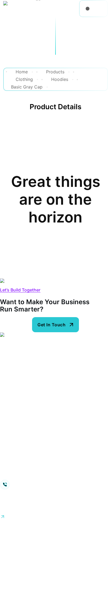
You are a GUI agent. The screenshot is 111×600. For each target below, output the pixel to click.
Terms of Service (57, 531)
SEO (4, 439)
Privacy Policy (14, 531)
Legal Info (95, 531)
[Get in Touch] (55, 324)
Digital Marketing (17, 450)
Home (6, 354)
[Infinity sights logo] (22, 8)
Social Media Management (27, 472)
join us (7, 504)
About (6, 387)
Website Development (22, 428)
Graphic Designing (18, 417)
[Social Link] (2, 524)
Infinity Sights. (32, 537)
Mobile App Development (26, 461)
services (8, 365)
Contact (8, 399)
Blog (4, 376)
